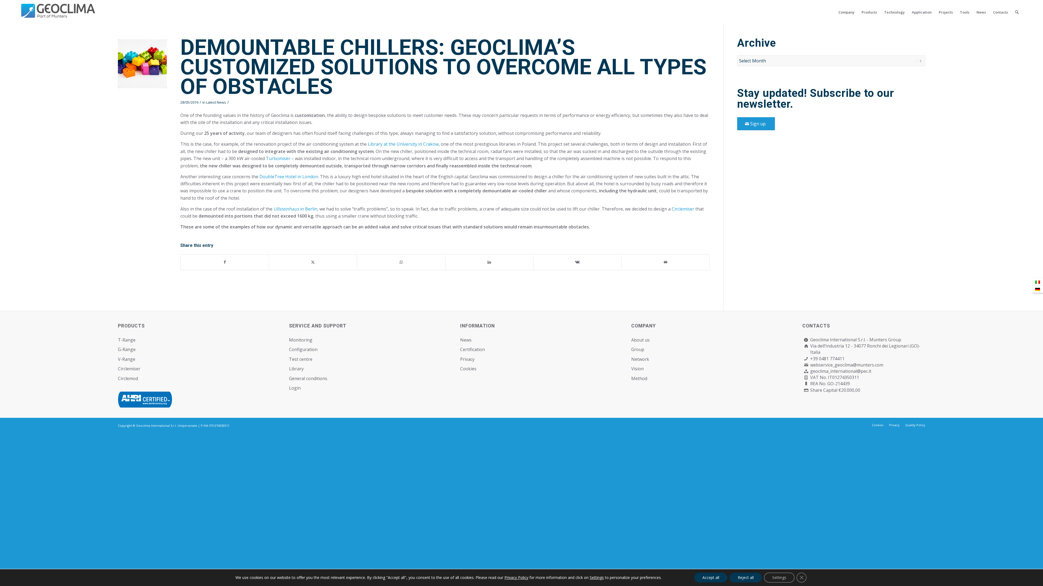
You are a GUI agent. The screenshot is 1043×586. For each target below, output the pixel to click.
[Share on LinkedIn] (489, 262)
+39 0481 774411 (827, 359)
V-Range (126, 359)
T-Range (127, 340)
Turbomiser (278, 158)
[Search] (1016, 12)
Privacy (467, 359)
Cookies (468, 369)
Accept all (710, 577)
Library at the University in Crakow (403, 144)
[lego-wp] (142, 63)
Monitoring (300, 340)
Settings (597, 577)
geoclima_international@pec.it (840, 371)
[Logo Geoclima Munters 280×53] (59, 15)
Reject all (746, 577)
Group (637, 349)
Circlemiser (683, 209)
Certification (472, 349)
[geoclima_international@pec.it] (806, 371)
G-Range (127, 349)
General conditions (308, 378)
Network (640, 359)
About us (640, 340)
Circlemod (128, 378)
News (466, 340)
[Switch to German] (1037, 289)
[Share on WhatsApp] (401, 262)
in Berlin (295, 209)
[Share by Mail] (666, 262)
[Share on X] (313, 262)
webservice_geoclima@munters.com (846, 365)
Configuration (303, 349)
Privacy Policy (516, 577)
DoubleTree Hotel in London (288, 177)
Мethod (639, 378)
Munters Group (885, 340)
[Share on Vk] (577, 262)
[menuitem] (846, 12)
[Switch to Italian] (1037, 281)
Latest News (216, 102)
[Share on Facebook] (225, 262)
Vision (637, 369)
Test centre (300, 359)
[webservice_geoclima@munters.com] (806, 365)
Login (295, 388)
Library (296, 369)
